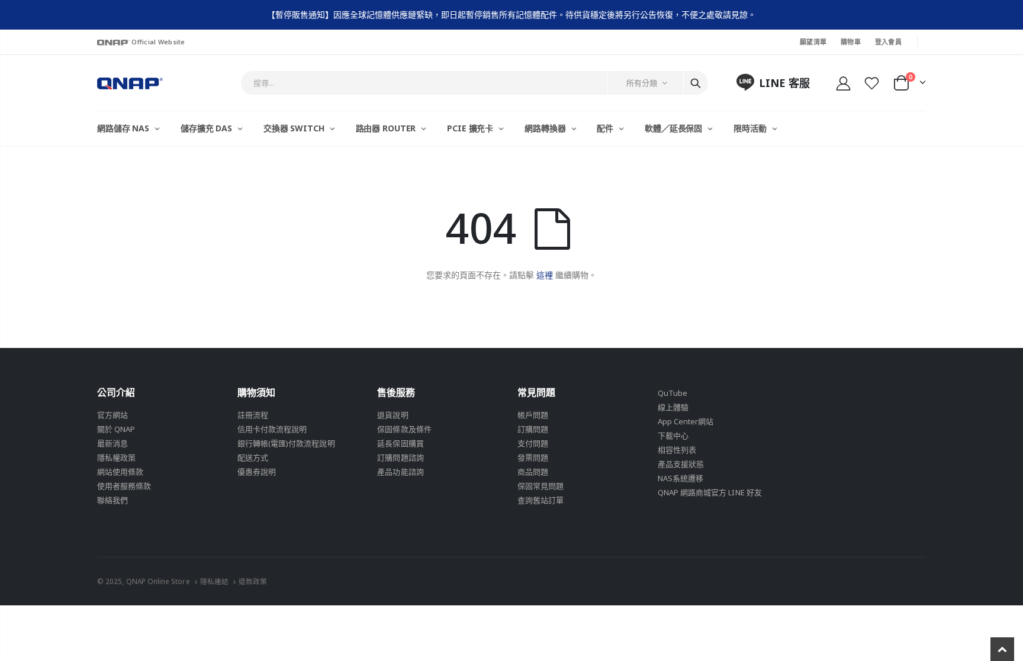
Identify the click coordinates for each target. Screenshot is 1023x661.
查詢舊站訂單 (540, 500)
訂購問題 (532, 429)
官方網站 (112, 415)
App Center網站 (686, 421)
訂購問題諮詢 (400, 457)
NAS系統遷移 (680, 478)
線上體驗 (673, 407)
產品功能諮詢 (400, 471)
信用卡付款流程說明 (272, 429)
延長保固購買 (400, 443)
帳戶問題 (532, 415)
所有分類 (641, 83)
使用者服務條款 (124, 486)
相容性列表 (677, 449)
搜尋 (695, 83)
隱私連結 (214, 581)
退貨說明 (392, 415)
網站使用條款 (120, 471)
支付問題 (532, 443)
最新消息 (112, 443)
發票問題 (532, 457)
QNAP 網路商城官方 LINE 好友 (710, 492)
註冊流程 (252, 415)
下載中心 (673, 435)
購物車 (851, 41)
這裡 (544, 274)
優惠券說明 (256, 471)
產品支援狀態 (681, 464)
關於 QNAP (116, 429)
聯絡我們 (112, 500)
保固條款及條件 (404, 429)
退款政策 (253, 581)
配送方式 (252, 457)
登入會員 (888, 41)
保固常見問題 (540, 486)
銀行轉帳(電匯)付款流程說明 (286, 443)
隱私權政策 (116, 457)
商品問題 (532, 471)
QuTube (672, 393)
